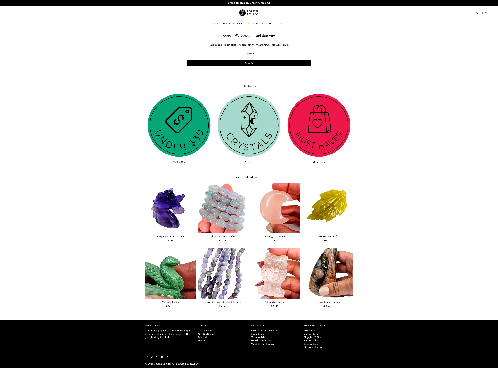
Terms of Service (313, 347)
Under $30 (179, 162)
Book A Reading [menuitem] (233, 23)
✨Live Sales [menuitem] (255, 23)
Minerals (203, 337)
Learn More (257, 334)
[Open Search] (477, 13)
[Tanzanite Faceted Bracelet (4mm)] (223, 273)
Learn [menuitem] (270, 23)
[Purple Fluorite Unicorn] (170, 208)
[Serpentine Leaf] (327, 208)
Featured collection (249, 177)
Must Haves (319, 162)
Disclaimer (310, 330)
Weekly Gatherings (261, 340)
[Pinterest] (156, 357)
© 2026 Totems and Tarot (159, 363)
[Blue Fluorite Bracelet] (223, 208)
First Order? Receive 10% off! (267, 330)
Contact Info (311, 334)
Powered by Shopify (187, 363)
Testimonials (258, 337)
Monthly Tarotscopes (262, 344)
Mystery (202, 340)
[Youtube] (162, 357)
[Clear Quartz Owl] (275, 273)
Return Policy (311, 340)
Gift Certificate (206, 334)
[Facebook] (147, 357)
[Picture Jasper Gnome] (327, 273)
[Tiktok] (167, 357)
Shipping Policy (312, 337)
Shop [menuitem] (215, 23)
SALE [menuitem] (281, 23)
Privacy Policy (312, 344)
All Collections (206, 330)
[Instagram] (152, 357)
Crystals (249, 162)
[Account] (482, 13)
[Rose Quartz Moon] (275, 208)
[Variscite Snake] (170, 273)
